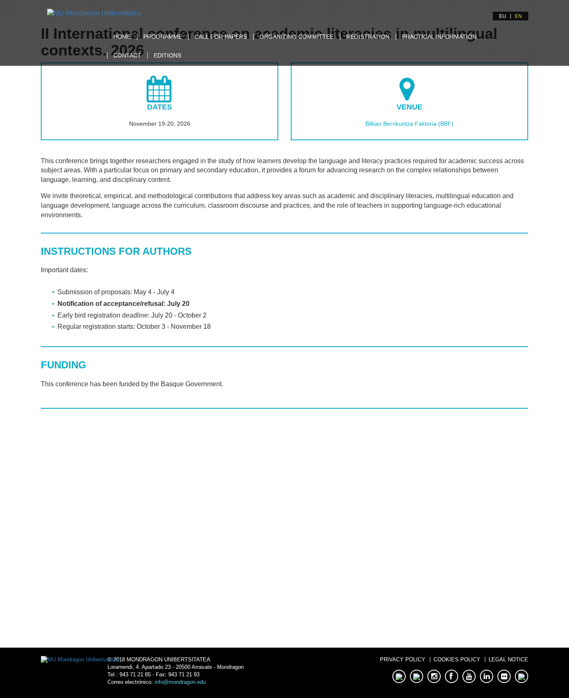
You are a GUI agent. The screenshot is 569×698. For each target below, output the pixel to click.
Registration (367, 36)
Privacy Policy (402, 659)
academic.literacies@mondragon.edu (162, 529)
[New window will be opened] (94, 13)
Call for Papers (221, 36)
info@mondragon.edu (180, 682)
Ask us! (162, 584)
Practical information (439, 36)
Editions (167, 55)
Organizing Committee (297, 36)
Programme (162, 36)
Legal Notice (508, 659)
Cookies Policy (457, 659)
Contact (127, 55)
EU (502, 16)
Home (122, 36)
